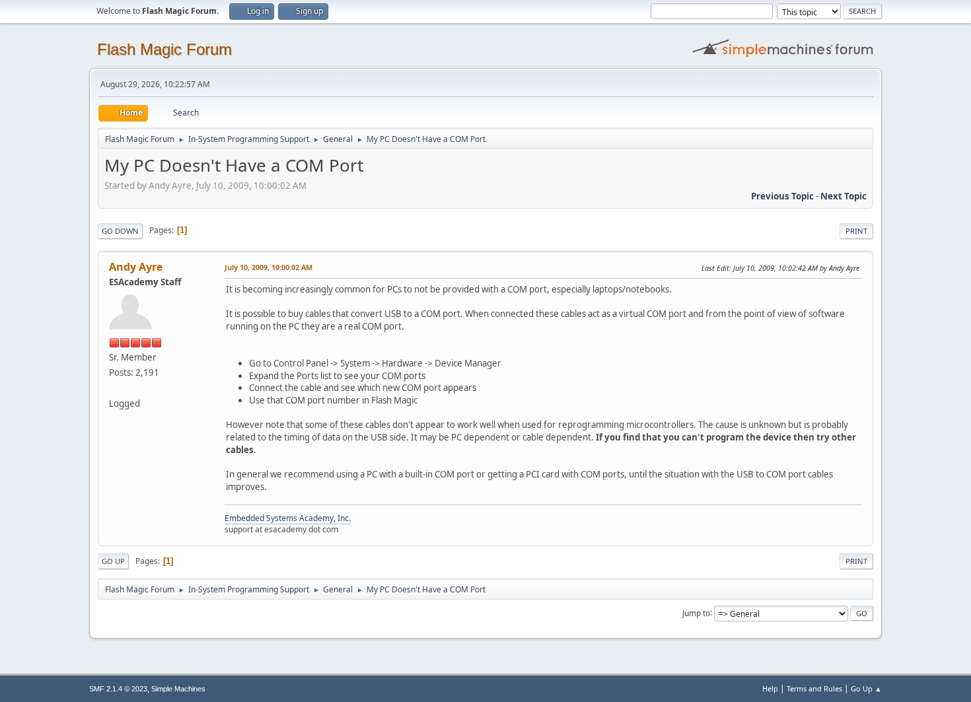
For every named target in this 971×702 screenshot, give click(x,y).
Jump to (696, 612)
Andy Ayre (135, 267)
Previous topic (782, 196)
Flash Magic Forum (164, 49)
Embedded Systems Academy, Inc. (288, 518)
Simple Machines (178, 689)
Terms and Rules (814, 688)
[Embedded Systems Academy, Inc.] (114, 388)
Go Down (120, 231)
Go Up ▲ (866, 688)
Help (770, 688)
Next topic (843, 196)
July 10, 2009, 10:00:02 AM (268, 267)
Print (856, 231)
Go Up (113, 561)
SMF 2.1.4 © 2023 (118, 689)
